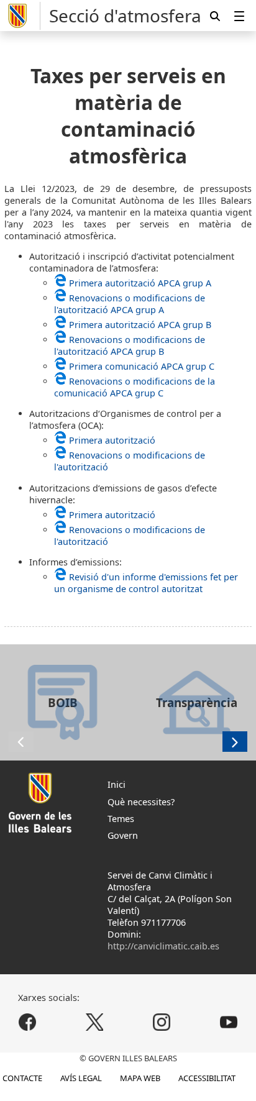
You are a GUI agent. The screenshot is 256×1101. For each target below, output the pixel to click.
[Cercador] (215, 16)
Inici (116, 784)
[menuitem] (239, 16)
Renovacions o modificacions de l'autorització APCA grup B (129, 345)
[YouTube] (228, 1022)
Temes (120, 819)
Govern (122, 835)
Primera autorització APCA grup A (140, 283)
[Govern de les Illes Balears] (22, 16)
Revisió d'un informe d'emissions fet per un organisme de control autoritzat (146, 583)
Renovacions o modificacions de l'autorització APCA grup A (129, 304)
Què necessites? (141, 802)
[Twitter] (94, 1022)
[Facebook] (27, 1022)
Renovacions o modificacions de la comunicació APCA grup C (134, 387)
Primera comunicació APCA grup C (141, 366)
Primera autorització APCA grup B (140, 325)
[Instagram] (161, 1022)
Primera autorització (112, 440)
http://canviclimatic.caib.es (163, 946)
